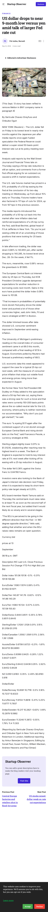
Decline (39, 906)
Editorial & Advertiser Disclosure (21, 58)
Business (41, 4)
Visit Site (24, 780)
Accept (28, 906)
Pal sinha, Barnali (17, 41)
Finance (6, 13)
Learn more (8, 900)
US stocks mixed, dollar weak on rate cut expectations (36, 799)
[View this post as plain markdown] (40, 41)
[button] (3, 4)
